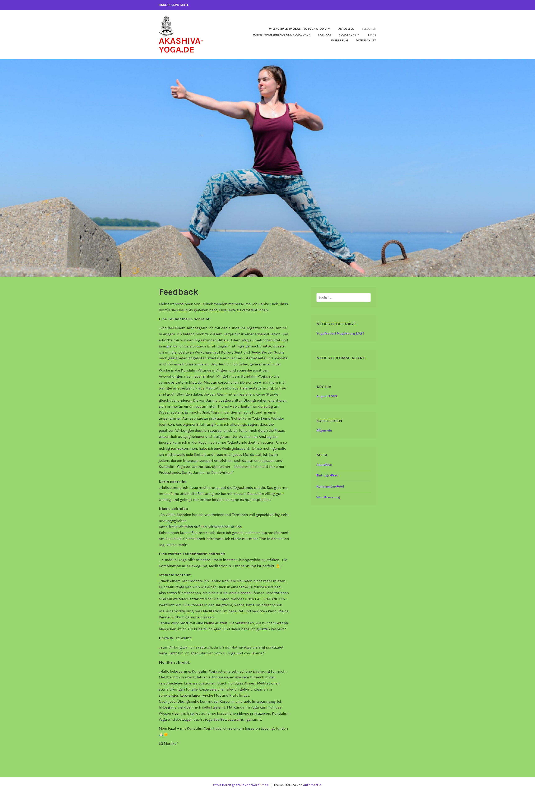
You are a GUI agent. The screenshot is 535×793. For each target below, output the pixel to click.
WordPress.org (328, 497)
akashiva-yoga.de (181, 45)
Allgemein (324, 430)
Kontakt (324, 34)
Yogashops (347, 34)
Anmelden (324, 464)
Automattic (312, 785)
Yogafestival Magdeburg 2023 (340, 333)
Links (372, 34)
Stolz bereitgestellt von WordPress (240, 785)
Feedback (369, 29)
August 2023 (326, 396)
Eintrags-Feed (327, 475)
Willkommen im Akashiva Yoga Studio (298, 29)
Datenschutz (366, 40)
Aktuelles (346, 29)
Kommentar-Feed (330, 486)
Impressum (339, 40)
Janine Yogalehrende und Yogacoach (281, 34)
